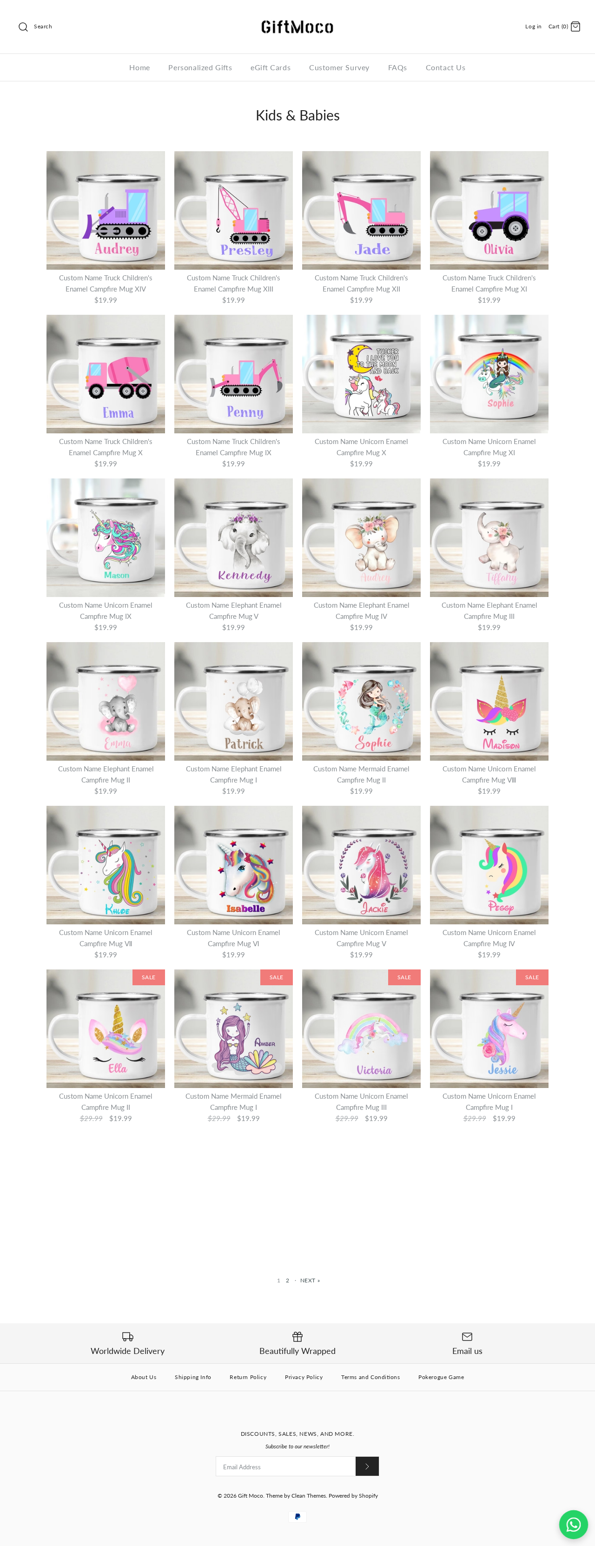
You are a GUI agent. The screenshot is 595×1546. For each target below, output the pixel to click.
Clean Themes (308, 1495)
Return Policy (248, 1376)
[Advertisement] (297, 1196)
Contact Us (446, 67)
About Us (144, 1376)
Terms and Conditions (370, 1376)
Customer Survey (339, 67)
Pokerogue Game (441, 1376)
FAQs (397, 67)
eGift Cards (271, 67)
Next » (310, 1280)
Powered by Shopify (353, 1495)
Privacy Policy (304, 1376)
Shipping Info (193, 1376)
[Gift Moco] (297, 15)
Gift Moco (250, 1495)
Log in (533, 26)
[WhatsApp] (573, 1524)
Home (139, 67)
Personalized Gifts (200, 67)
